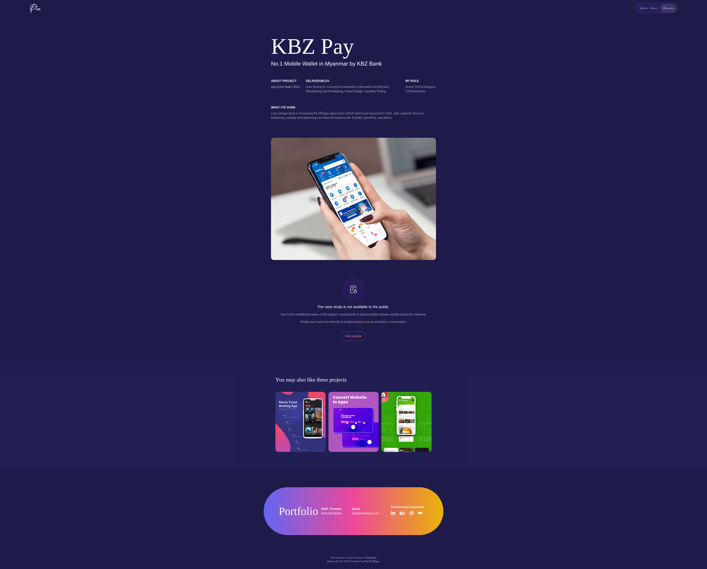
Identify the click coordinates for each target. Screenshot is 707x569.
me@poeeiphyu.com (356, 321)
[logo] (35, 8)
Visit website (353, 336)
